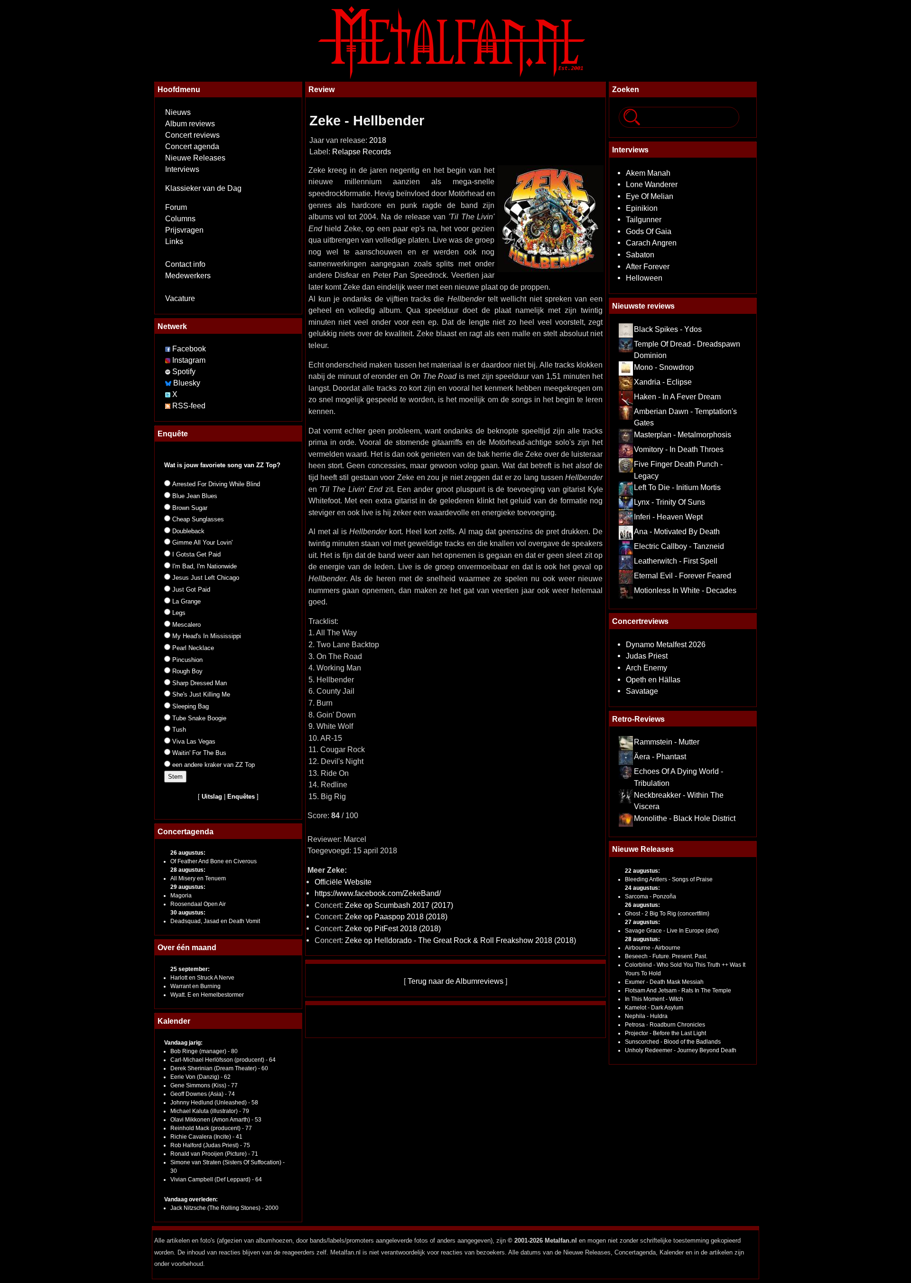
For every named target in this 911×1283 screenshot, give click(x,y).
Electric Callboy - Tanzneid (679, 546)
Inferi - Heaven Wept (668, 516)
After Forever (647, 266)
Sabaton (640, 254)
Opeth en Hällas (653, 679)
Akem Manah (648, 173)
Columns (180, 219)
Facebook (189, 349)
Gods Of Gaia (648, 231)
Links (174, 241)
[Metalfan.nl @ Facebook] (167, 349)
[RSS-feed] (167, 406)
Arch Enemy (646, 667)
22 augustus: (642, 871)
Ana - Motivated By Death (677, 531)
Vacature (180, 298)
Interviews (182, 169)
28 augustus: (187, 870)
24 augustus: (642, 888)
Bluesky (186, 383)
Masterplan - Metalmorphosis (682, 434)
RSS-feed (188, 406)
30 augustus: (187, 912)
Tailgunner (643, 219)
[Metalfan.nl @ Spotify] (168, 372)
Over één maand (187, 947)
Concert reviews (192, 135)
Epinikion (642, 208)
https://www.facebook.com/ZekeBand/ (378, 893)
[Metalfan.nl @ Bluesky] (169, 383)
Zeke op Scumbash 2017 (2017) (399, 905)
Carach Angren (651, 242)
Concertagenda (186, 831)
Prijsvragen (184, 230)
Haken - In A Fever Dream (677, 396)
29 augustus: (187, 887)
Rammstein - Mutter (666, 741)
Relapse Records (361, 152)
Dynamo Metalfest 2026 (666, 644)
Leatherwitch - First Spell (675, 561)
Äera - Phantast (660, 756)
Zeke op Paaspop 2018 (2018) (396, 916)
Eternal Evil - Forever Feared (682, 575)
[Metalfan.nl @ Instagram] (168, 360)
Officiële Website (343, 881)
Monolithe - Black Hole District (684, 818)
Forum (176, 207)
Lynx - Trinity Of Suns (669, 502)
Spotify (183, 372)
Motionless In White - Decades (685, 590)
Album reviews (190, 124)
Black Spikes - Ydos (668, 329)
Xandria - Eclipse (663, 381)
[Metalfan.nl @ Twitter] (168, 394)
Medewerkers (188, 276)
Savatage (642, 691)
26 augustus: (187, 852)
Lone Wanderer (652, 184)
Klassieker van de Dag (203, 188)
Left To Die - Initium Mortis (677, 487)
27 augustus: (642, 922)
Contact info (185, 264)
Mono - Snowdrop (664, 367)
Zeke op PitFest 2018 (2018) (393, 928)
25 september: (190, 969)
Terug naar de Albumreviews (455, 981)
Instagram (188, 360)
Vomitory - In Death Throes (679, 449)
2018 (377, 140)
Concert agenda (192, 146)
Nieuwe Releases (195, 158)
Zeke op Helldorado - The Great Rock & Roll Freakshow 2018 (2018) (460, 940)
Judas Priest (647, 655)
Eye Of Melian (649, 196)
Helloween (644, 278)
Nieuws (178, 112)
